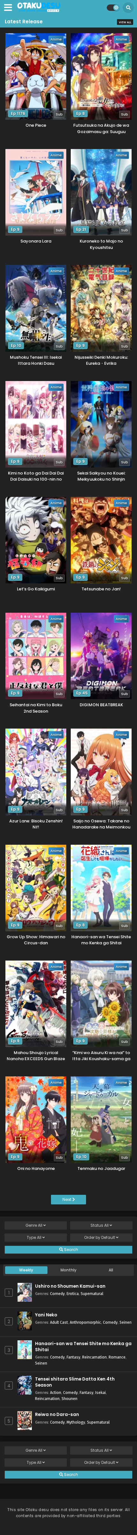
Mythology (76, 1422)
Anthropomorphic (85, 1322)
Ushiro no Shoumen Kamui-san (70, 1286)
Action (55, 1392)
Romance (117, 1357)
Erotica (73, 1293)
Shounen (69, 1398)
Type (34, 1237)
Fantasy (73, 1357)
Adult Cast (59, 1322)
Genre (33, 1225)
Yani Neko (46, 1315)
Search (70, 1249)
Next (67, 1199)
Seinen (125, 1322)
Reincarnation (94, 1357)
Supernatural (92, 1293)
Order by (99, 1237)
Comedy (57, 1293)
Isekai (100, 1392)
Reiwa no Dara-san (57, 1414)
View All (125, 22)
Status (99, 1225)
